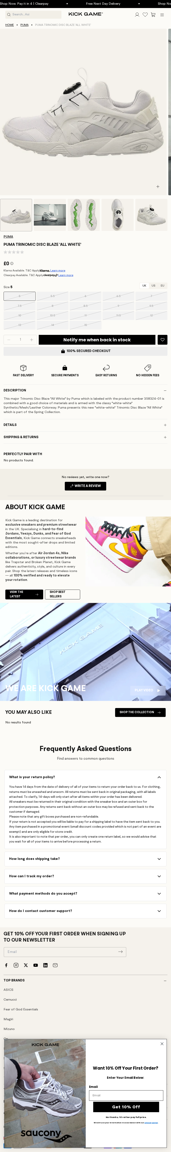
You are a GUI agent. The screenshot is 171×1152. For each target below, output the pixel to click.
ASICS (8, 990)
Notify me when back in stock (97, 340)
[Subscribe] (120, 952)
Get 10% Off (126, 1106)
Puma (24, 25)
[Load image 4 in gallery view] (118, 215)
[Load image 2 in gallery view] (50, 215)
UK (144, 285)
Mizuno (9, 1029)
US (153, 285)
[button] (153, 14)
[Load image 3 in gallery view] (84, 215)
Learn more (57, 270)
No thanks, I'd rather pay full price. (126, 1117)
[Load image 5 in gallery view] (151, 215)
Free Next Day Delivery (86, 4)
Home (9, 25)
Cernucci (10, 999)
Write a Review (90, 487)
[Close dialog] (162, 1044)
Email (93, 1087)
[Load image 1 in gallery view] (16, 215)
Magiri (8, 1019)
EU (162, 285)
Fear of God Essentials (21, 1009)
